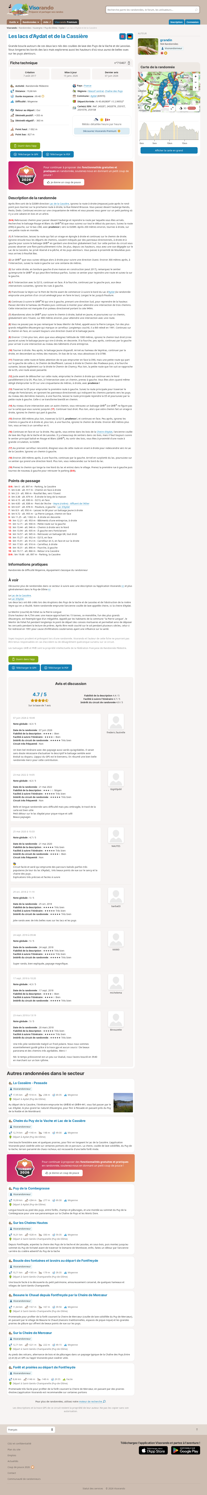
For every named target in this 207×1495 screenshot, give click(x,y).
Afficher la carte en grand (169, 150)
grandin (166, 40)
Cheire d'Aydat (104, 431)
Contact (12, 1472)
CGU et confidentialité (19, 1443)
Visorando (12, 28)
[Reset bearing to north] (196, 88)
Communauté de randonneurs (24, 1478)
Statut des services (93, 1488)
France (87, 85)
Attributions (144, 110)
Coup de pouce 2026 (19, 1467)
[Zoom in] (196, 76)
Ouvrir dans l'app (27, 145)
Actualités (13, 1461)
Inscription (176, 22)
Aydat (94, 95)
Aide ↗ (47, 22)
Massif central (96, 91)
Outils (12, 22)
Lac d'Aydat (64, 506)
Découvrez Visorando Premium (99, 131)
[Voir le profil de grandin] (148, 46)
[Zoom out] (196, 82)
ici (123, 585)
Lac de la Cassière (59, 203)
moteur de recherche (91, 1401)
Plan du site (14, 1449)
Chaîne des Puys (114, 91)
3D (189, 108)
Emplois (12, 1455)
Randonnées (30, 22)
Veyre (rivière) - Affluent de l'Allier (71, 503)
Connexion (193, 22)
